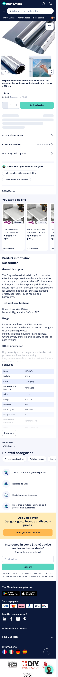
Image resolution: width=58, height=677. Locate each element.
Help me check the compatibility (20, 173)
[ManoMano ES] (25, 652)
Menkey (11, 191)
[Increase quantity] (16, 105)
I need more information (16, 179)
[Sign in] (44, 4)
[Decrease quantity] (5, 105)
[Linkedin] (4, 619)
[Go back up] (47, 651)
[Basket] (50, 4)
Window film (9, 446)
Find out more (47, 576)
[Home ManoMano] (21, 4)
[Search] (10, 11)
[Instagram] (18, 619)
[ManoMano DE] (18, 652)
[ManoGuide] (49, 669)
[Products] (4, 11)
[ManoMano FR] (4, 652)
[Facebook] (11, 619)
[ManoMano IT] (11, 652)
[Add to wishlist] (51, 72)
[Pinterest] (25, 619)
